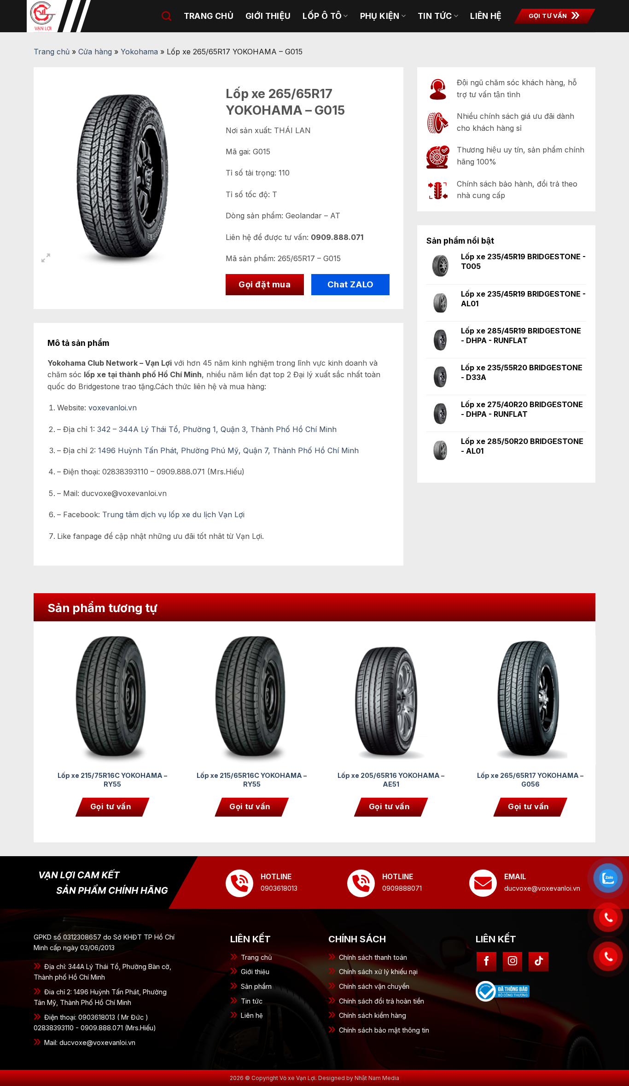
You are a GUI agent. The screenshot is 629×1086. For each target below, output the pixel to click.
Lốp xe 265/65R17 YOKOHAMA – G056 (530, 779)
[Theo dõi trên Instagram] (513, 962)
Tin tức (251, 1001)
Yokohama (139, 51)
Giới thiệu (255, 971)
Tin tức (435, 16)
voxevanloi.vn (112, 407)
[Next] (577, 710)
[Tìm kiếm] (166, 16)
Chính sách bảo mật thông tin (384, 1030)
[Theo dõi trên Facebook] (486, 962)
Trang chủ (208, 16)
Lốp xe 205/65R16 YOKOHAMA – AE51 (391, 779)
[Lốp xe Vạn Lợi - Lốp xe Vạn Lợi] (73, 16)
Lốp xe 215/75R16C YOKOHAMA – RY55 (112, 779)
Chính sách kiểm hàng (372, 1015)
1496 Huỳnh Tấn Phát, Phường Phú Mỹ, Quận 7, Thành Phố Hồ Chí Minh (228, 450)
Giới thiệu (268, 16)
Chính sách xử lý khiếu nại (378, 971)
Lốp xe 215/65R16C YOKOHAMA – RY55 (252, 779)
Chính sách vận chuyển (374, 986)
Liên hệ (252, 1015)
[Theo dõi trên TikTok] (538, 962)
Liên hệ (485, 16)
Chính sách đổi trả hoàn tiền (381, 1001)
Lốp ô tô (322, 16)
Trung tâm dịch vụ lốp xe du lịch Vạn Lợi (173, 514)
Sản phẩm (256, 986)
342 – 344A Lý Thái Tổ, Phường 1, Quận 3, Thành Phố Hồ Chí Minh (217, 429)
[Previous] (65, 710)
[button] (46, 259)
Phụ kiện (380, 16)
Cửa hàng (95, 51)
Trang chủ (256, 957)
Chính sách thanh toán (373, 957)
